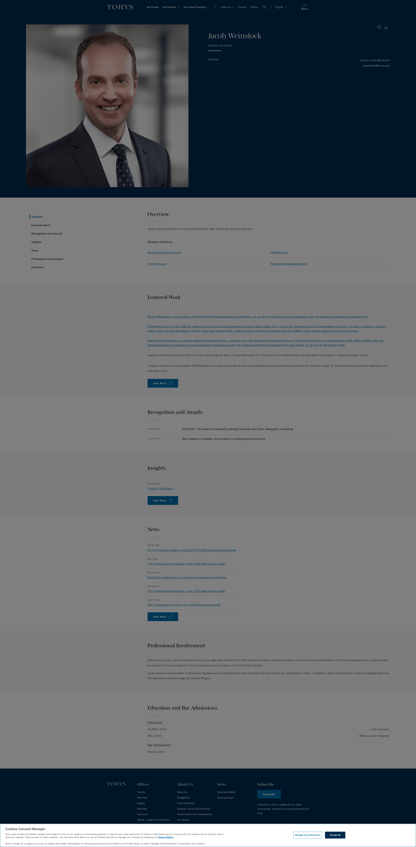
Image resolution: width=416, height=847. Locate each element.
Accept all (335, 835)
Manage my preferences (307, 835)
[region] (208, 835)
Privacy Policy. (166, 837)
